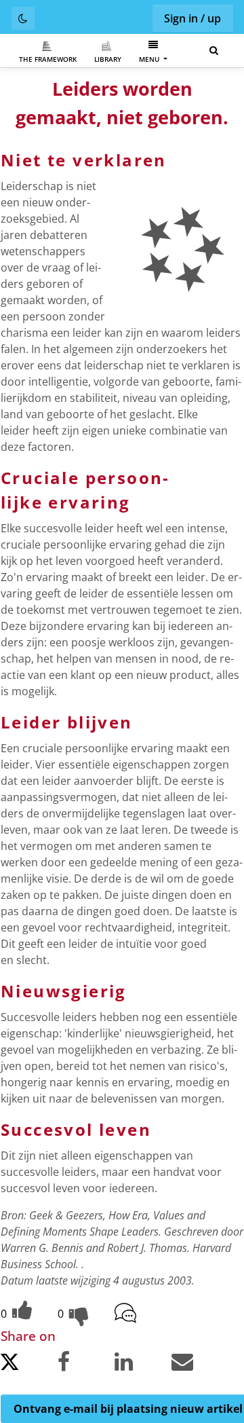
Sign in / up (192, 18)
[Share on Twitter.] (28, 1366)
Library (107, 59)
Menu (150, 59)
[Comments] (142, 1314)
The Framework (48, 59)
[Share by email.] (198, 1364)
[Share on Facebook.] (85, 1364)
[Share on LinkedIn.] (142, 1364)
